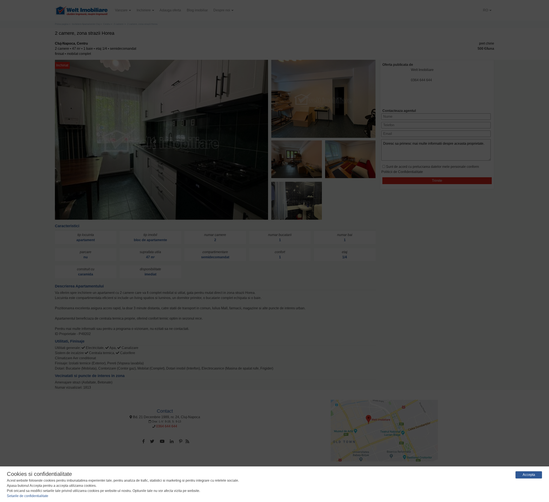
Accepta (529, 474)
